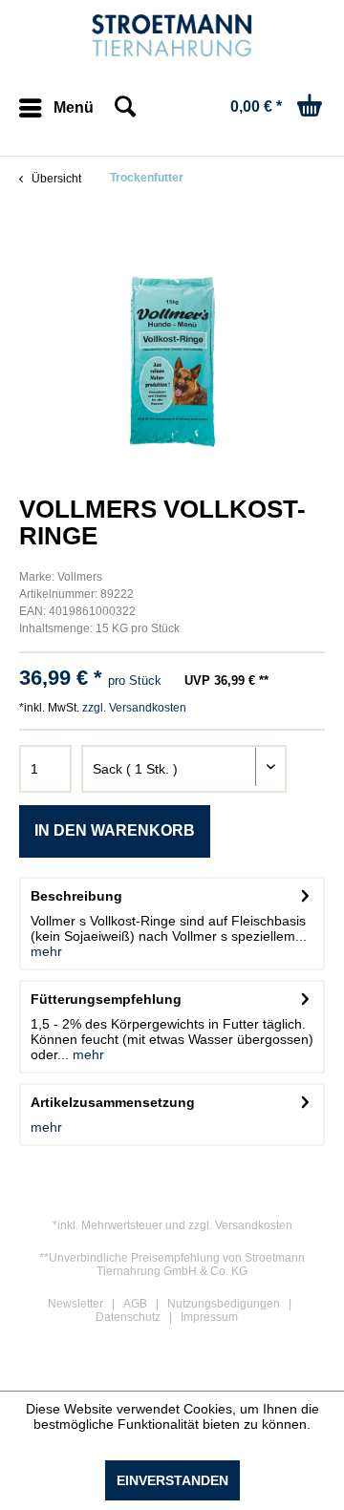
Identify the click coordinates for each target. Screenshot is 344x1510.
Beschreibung (76, 896)
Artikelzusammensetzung (113, 1102)
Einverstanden (172, 1480)
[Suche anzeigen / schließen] (124, 108)
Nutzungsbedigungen (223, 1303)
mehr (46, 951)
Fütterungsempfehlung (106, 999)
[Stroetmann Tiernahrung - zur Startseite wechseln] (172, 36)
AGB (135, 1303)
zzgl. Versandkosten (134, 707)
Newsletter (75, 1303)
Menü (74, 107)
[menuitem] (56, 108)
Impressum (209, 1317)
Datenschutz (128, 1317)
